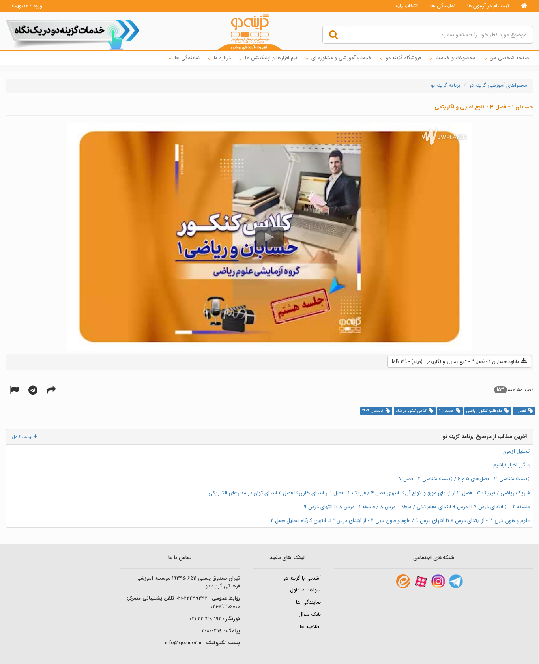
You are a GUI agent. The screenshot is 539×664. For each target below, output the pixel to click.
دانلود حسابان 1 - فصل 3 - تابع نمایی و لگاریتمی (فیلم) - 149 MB (456, 361)
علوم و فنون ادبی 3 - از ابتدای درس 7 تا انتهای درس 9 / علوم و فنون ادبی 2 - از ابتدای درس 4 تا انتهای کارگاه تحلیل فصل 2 (400, 520)
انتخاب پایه (407, 6)
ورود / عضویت (27, 6)
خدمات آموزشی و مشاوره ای (341, 58)
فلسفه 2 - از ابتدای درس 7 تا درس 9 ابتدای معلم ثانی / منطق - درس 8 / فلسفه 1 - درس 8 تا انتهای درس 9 (417, 507)
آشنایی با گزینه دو (302, 578)
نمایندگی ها (442, 6)
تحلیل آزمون (516, 451)
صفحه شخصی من (509, 58)
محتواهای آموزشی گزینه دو (498, 85)
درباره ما (222, 58)
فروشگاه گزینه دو (403, 58)
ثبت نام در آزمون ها (488, 6)
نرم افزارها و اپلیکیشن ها (271, 58)
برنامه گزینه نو (445, 85)
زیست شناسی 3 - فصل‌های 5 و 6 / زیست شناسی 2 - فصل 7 (464, 479)
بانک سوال (310, 614)
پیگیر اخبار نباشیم (511, 465)
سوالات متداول (305, 590)
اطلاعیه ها (310, 627)
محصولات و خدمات (455, 58)
